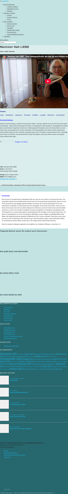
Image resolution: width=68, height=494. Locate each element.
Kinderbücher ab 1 (9, 328)
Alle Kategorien (8, 307)
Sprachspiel (30, 366)
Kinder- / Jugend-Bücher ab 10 (13, 336)
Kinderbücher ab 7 (9, 334)
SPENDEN (7, 36)
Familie (39, 356)
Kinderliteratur (8, 316)
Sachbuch (7, 311)
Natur (13, 364)
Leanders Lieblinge (12, 6)
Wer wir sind (10, 26)
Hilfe (64, 359)
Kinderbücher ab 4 (9, 332)
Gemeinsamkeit (38, 359)
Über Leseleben (8, 21)
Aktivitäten (10, 28)
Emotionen (13, 356)
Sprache (8, 366)
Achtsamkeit (21, 354)
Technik (38, 366)
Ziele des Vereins (12, 24)
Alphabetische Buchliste (11, 346)
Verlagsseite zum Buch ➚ (8, 179)
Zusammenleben (55, 369)
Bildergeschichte (50, 354)
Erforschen (30, 356)
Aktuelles (9, 11)
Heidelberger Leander (13, 30)
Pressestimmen (11, 32)
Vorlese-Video (8, 320)
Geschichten (48, 359)
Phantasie (24, 364)
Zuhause (44, 369)
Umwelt (55, 366)
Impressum (7, 457)
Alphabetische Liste (12, 9)
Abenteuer (8, 353)
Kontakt (6, 450)
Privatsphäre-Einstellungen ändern (14, 455)
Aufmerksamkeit (38, 354)
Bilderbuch (7, 309)
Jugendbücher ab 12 (10, 338)
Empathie (22, 356)
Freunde (54, 356)
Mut (5, 364)
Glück (56, 359)
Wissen (37, 369)
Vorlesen (15, 368)
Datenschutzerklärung (10, 453)
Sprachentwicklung (19, 366)
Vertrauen (5, 369)
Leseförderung (50, 361)
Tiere (47, 366)
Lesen (60, 361)
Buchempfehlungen (9, 4)
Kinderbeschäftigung (10, 314)
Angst (29, 354)
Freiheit (48, 356)
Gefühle (27, 359)
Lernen (39, 361)
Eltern (6, 356)
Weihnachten (28, 369)
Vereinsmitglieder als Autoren (15, 34)
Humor (5, 361)
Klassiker (14, 361)
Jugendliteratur (8, 318)
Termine (9, 15)
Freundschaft (11, 358)
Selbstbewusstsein (38, 364)
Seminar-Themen (12, 17)
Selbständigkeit (50, 364)
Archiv (9, 19)
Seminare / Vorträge (9, 13)
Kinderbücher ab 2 (9, 330)
